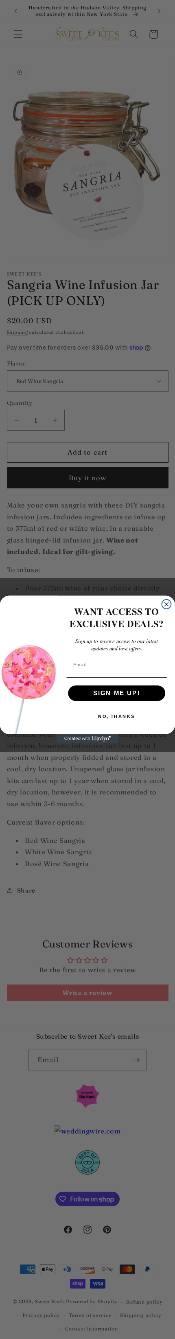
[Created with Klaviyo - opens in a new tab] (88, 739)
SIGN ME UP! (116, 693)
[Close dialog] (166, 604)
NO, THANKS (116, 716)
